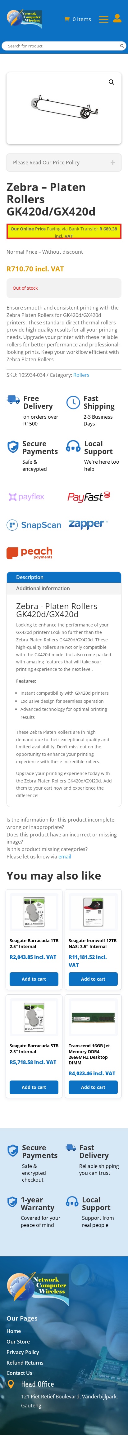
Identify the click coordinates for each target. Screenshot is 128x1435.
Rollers (81, 375)
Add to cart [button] (34, 979)
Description (29, 577)
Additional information (43, 588)
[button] (111, 82)
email (64, 856)
